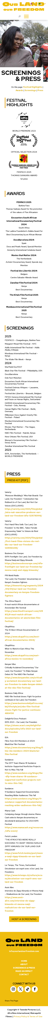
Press (40, 90)
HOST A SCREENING (24, 919)
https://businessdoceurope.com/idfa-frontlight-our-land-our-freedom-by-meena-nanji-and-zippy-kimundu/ (24, 566)
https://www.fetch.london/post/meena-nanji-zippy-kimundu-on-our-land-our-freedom (24, 856)
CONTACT (24, 974)
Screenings (30, 90)
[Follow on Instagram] (13, 989)
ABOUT (24, 964)
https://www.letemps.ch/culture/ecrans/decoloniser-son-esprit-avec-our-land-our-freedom (23, 878)
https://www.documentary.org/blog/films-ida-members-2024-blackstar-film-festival (24, 751)
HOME (24, 961)
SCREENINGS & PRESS (24, 968)
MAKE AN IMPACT (24, 971)
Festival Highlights (32, 87)
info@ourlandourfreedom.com (24, 951)
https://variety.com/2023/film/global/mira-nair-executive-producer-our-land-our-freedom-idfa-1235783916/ (23, 512)
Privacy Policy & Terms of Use (28, 1016)
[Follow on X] (20, 989)
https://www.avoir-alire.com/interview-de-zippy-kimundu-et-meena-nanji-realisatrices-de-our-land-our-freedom (20, 904)
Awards (19, 90)
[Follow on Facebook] (35, 989)
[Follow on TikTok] (27, 989)
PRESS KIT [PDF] (17, 480)
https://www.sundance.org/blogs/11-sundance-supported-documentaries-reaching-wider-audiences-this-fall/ (24, 802)
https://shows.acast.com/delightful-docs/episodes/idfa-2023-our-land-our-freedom (23, 728)
